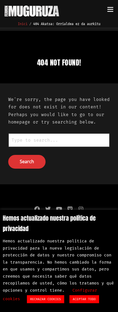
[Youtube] (59, 209)
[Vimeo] (69, 209)
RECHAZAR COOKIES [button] (45, 299)
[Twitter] (48, 209)
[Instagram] (80, 209)
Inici (22, 24)
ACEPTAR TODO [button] (84, 299)
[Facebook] (37, 209)
